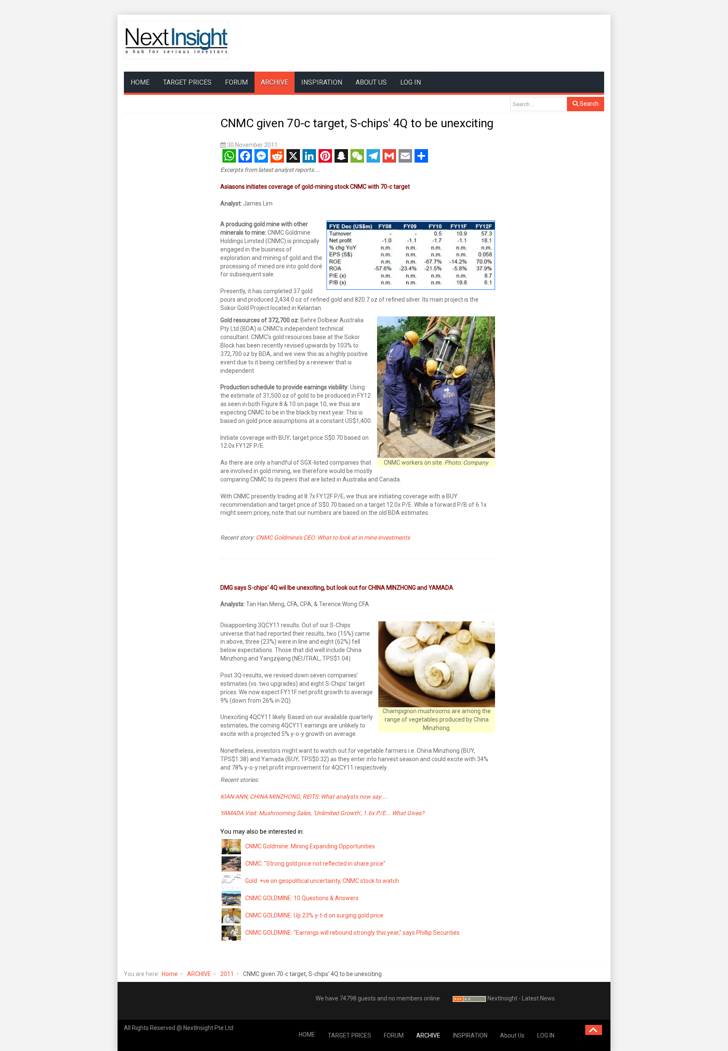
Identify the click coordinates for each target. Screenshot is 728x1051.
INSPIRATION (321, 82)
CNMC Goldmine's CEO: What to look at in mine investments (333, 537)
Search (588, 103)
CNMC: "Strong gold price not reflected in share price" (315, 863)
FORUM (236, 82)
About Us (371, 82)
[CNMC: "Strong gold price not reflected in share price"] (231, 863)
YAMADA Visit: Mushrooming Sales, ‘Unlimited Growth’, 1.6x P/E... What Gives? (322, 813)
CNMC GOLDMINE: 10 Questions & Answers (302, 898)
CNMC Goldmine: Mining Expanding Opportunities (310, 846)
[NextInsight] (176, 40)
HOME (140, 82)
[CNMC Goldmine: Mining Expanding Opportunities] (231, 846)
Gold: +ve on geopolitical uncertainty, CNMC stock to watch (322, 880)
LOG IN (410, 82)
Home (170, 974)
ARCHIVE (274, 82)
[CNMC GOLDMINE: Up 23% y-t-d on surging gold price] (231, 915)
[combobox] (538, 104)
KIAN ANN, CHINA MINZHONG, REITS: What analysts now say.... (304, 796)
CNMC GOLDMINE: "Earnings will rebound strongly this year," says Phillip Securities (352, 932)
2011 (227, 974)
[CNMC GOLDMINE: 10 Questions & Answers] (231, 898)
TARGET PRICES (187, 82)
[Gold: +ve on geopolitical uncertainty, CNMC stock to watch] (231, 880)
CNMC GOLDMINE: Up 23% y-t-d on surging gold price (314, 915)
